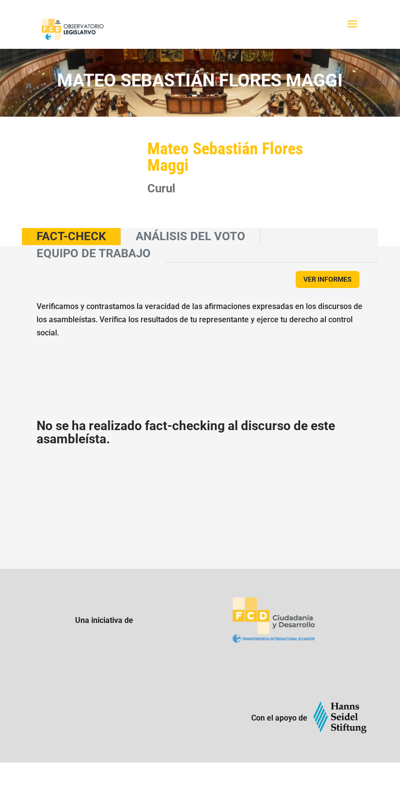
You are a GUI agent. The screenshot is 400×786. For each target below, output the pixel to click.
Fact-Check (71, 236)
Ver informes (327, 279)
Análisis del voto (190, 236)
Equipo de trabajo (94, 253)
